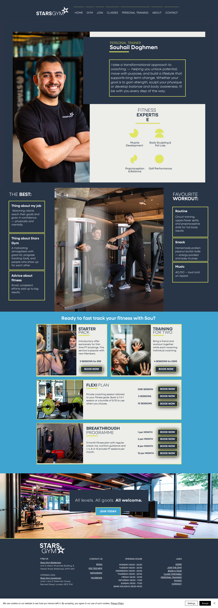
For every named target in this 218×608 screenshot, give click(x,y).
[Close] (214, 603)
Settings (191, 603)
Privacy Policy (117, 603)
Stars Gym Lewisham (50, 578)
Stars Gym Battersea (50, 563)
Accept (205, 603)
